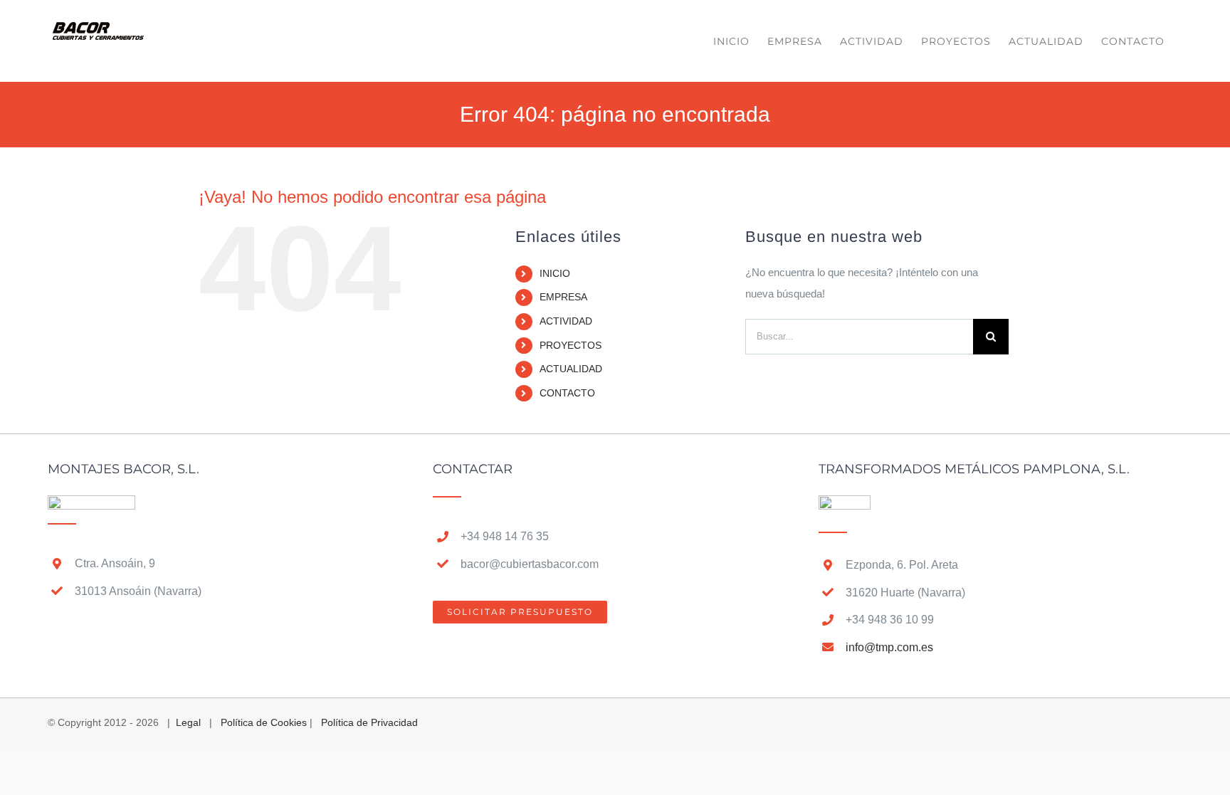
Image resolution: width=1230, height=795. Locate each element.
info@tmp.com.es (889, 647)
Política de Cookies (264, 722)
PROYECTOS (570, 345)
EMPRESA (563, 296)
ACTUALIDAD (571, 368)
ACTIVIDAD (566, 321)
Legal (188, 722)
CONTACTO (567, 393)
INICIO (555, 273)
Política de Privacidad (369, 722)
